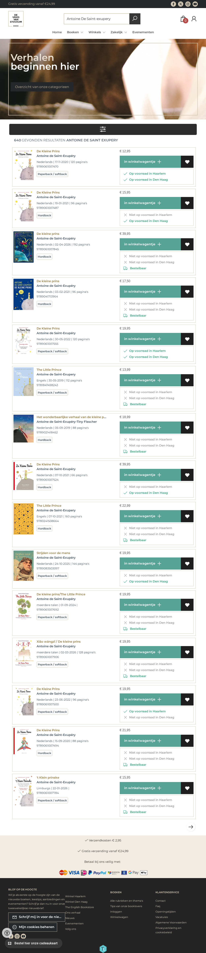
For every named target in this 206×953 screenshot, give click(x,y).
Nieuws (69, 918)
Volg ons (70, 928)
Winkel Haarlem (75, 896)
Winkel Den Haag (76, 901)
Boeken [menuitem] (73, 32)
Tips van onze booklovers (126, 906)
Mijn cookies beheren (36, 927)
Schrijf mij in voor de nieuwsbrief (41, 917)
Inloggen (116, 911)
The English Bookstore (79, 907)
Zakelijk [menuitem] (117, 32)
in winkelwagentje (139, 162)
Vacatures (162, 917)
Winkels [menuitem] (95, 32)
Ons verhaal (72, 912)
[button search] (134, 18)
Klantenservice (167, 892)
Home (57, 32)
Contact (161, 900)
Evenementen (143, 32)
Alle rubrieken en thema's (126, 900)
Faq (158, 906)
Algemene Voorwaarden (171, 922)
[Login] (194, 19)
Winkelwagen (119, 917)
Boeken (116, 892)
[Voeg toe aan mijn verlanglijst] (187, 162)
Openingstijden (166, 911)
